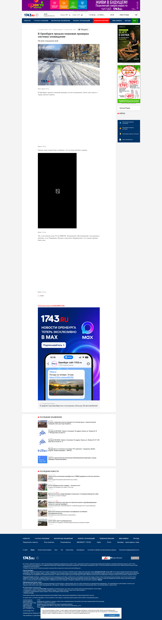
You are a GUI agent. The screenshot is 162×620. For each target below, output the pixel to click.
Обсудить (84, 29)
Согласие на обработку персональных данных (102, 550)
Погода (128, 20)
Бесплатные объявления (60, 20)
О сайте (25, 550)
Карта (99, 542)
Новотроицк (69, 550)
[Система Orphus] (135, 558)
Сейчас (64, 15)
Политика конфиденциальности (129, 550)
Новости (27, 20)
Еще (135, 20)
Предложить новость (30, 542)
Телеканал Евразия (101, 20)
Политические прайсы (44, 550)
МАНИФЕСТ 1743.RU (84, 542)
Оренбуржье (80, 550)
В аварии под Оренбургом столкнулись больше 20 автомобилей (68, 406)
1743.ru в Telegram (41, 20)
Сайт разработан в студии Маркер (32, 615)
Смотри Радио (124, 108)
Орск (56, 550)
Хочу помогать (49, 542)
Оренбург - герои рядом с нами (128, 542)
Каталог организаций (81, 20)
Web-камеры (117, 20)
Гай (62, 550)
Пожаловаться (65, 542)
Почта (109, 542)
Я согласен (112, 615)
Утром (76, 15)
